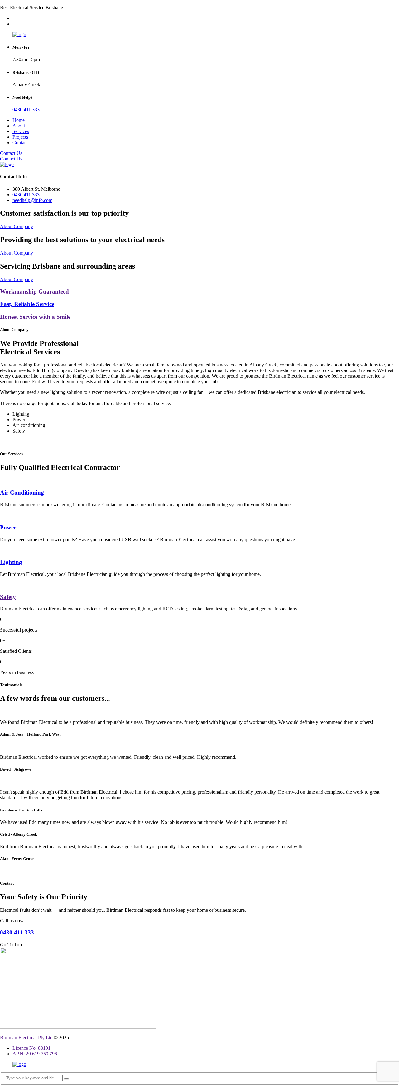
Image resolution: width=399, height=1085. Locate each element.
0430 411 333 (26, 109)
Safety (8, 597)
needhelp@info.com (32, 200)
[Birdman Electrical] (19, 34)
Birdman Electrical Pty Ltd (26, 1037)
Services (20, 131)
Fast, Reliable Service (27, 304)
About (18, 125)
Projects (20, 137)
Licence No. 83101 (31, 1048)
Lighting (11, 562)
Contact (20, 142)
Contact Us (11, 153)
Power (8, 527)
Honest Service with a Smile (35, 316)
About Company (16, 226)
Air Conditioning (22, 492)
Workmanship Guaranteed (34, 291)
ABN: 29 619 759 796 (34, 1053)
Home (18, 120)
